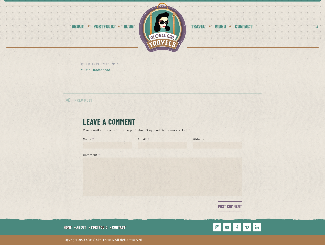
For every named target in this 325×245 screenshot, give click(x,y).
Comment (91, 155)
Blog (129, 26)
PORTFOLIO (99, 227)
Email (143, 139)
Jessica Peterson (97, 63)
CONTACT (119, 227)
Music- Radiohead (95, 70)
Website (198, 139)
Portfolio (103, 26)
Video (220, 26)
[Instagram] (217, 227)
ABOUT (81, 227)
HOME (68, 227)
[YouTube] (227, 227)
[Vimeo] (247, 227)
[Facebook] (237, 227)
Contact (243, 26)
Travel (198, 26)
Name (88, 139)
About (78, 26)
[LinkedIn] (257, 227)
